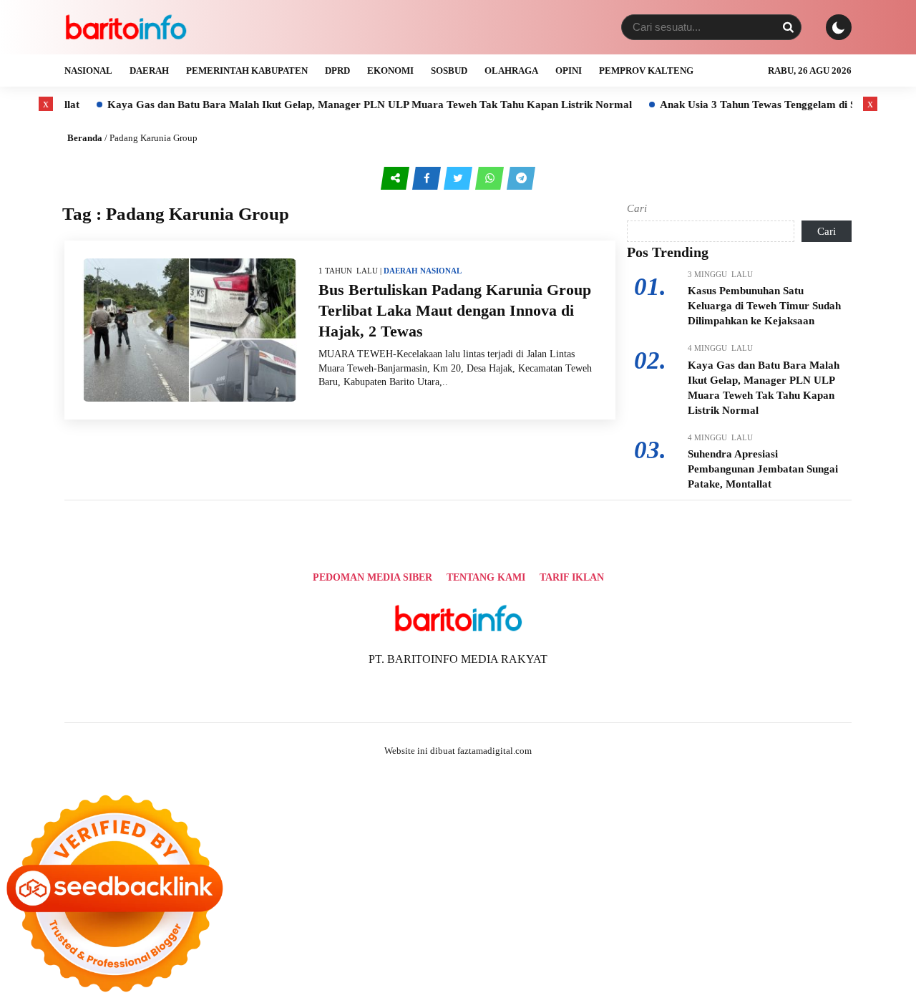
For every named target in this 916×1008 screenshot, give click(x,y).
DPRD (337, 70)
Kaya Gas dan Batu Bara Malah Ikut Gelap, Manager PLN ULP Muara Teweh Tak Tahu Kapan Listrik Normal (344, 104)
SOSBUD (449, 70)
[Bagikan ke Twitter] (459, 178)
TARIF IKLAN (572, 577)
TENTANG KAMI (486, 577)
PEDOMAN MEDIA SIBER (372, 577)
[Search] (788, 27)
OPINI (568, 70)
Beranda (84, 137)
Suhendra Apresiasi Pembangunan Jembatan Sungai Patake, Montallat (763, 469)
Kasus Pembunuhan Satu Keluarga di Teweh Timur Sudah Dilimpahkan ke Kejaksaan (764, 305)
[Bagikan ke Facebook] (428, 178)
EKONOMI (390, 70)
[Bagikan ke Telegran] (521, 178)
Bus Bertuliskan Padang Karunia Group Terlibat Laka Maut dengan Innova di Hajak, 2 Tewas (454, 310)
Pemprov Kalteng (646, 70)
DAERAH (149, 70)
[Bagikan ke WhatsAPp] (491, 178)
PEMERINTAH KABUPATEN (247, 70)
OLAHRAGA (511, 70)
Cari (637, 208)
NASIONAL (88, 70)
